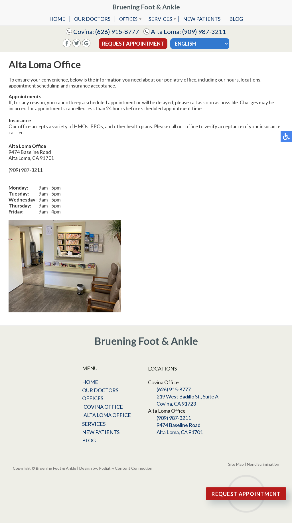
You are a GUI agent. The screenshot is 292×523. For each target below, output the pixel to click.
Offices (128, 18)
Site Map (236, 464)
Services (160, 19)
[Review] (86, 45)
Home (57, 19)
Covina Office (103, 407)
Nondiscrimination (263, 464)
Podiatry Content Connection (125, 468)
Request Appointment (133, 43)
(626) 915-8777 (117, 31)
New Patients (201, 19)
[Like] (67, 45)
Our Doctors (92, 19)
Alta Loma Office (107, 415)
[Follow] (76, 45)
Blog (236, 19)
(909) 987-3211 (204, 31)
